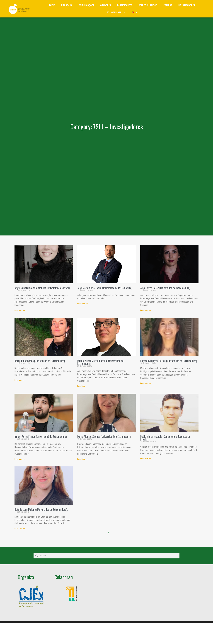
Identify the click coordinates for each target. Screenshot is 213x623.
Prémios (167, 5)
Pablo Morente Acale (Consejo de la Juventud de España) (165, 437)
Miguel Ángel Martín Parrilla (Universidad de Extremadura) (100, 362)
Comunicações (86, 5)
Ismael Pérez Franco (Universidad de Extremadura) (41, 436)
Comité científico (147, 5)
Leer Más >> (20, 310)
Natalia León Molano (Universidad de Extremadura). (41, 509)
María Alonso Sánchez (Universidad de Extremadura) (104, 436)
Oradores (105, 5)
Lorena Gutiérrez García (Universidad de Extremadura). (169, 361)
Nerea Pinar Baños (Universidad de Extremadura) (40, 361)
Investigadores (186, 5)
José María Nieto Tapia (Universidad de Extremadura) (104, 288)
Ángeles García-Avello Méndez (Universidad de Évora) (42, 288)
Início (52, 5)
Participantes (124, 5)
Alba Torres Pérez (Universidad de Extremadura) (165, 288)
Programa (66, 5)
